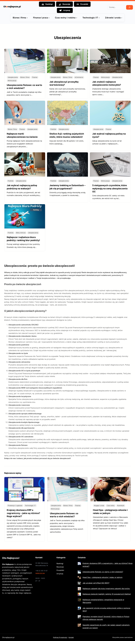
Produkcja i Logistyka (15, 505)
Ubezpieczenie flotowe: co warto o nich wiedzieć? (103, 572)
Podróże (53, 129)
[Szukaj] (129, 7)
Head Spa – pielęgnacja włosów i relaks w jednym (102, 577)
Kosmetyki (120, 505)
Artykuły (60, 574)
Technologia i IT (30, 505)
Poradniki (60, 570)
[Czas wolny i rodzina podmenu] (76, 17)
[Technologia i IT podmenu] (99, 17)
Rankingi (60, 563)
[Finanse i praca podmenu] (49, 17)
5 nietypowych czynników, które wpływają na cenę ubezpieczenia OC (110, 188)
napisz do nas (40, 573)
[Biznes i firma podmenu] (27, 17)
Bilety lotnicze (21, 233)
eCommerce (79, 77)
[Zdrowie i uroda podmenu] (121, 17)
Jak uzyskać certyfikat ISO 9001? (96, 583)
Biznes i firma (24, 77)
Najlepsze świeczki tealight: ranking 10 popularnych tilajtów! (107, 594)
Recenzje (60, 567)
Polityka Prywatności (60, 637)
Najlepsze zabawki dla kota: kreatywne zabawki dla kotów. (106, 588)
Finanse (34, 77)
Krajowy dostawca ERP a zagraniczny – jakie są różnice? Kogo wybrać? (23, 513)
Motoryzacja (12, 80)
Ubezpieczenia (13, 77)
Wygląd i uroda (99, 505)
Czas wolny (111, 505)
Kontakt (71, 637)
